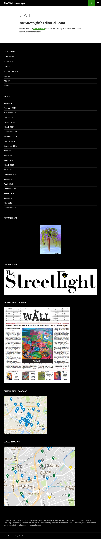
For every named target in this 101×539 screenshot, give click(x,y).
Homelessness (10, 52)
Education (8, 61)
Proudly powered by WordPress (15, 536)
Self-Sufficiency (11, 71)
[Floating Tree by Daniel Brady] (50, 239)
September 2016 (10, 146)
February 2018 (10, 108)
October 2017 (9, 117)
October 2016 (9, 141)
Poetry (7, 86)
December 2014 (10, 174)
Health (7, 66)
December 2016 (10, 132)
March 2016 (9, 165)
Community (9, 57)
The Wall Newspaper (15, 3)
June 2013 (8, 198)
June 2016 (8, 151)
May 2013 (8, 203)
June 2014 (8, 179)
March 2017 (9, 127)
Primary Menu (98, 3)
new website (39, 28)
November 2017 (10, 113)
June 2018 (8, 103)
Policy (7, 81)
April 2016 (8, 160)
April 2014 (8, 184)
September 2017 (10, 122)
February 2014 (10, 189)
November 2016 (10, 136)
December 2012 (10, 208)
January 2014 (9, 193)
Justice (7, 76)
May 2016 (8, 155)
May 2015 (8, 170)
